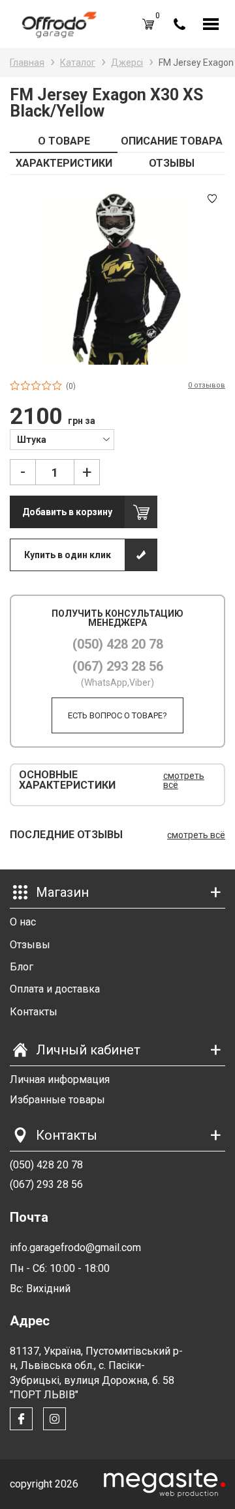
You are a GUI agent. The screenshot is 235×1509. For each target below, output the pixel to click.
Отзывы (30, 944)
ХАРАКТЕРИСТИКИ (64, 163)
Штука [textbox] (31, 439)
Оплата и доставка (55, 989)
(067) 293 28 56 (117, 666)
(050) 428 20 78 (117, 644)
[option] (117, 277)
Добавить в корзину (67, 512)
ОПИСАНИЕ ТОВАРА (172, 141)
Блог (21, 967)
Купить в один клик (67, 555)
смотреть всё (183, 780)
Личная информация (60, 1079)
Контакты (33, 1012)
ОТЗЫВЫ (172, 163)
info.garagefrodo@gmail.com (75, 1247)
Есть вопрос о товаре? (117, 715)
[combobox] (62, 439)
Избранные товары (57, 1099)
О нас (23, 922)
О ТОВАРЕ (64, 141)
